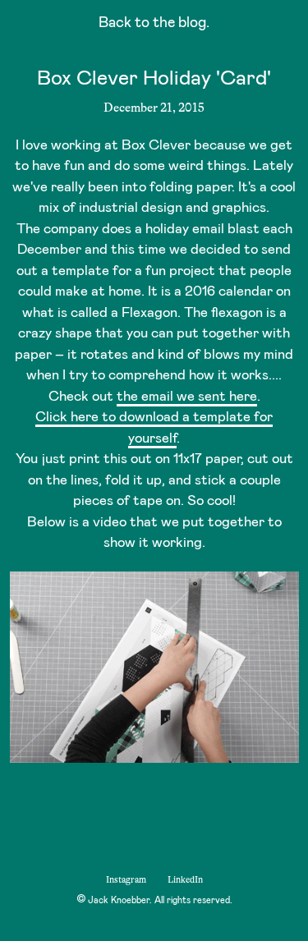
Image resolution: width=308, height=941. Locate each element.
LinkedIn (185, 879)
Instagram (126, 879)
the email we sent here (187, 397)
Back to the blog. (154, 24)
